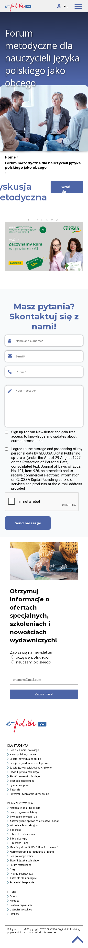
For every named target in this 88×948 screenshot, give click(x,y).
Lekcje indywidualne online (25, 758)
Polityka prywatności (21, 905)
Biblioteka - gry (18, 838)
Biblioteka (15, 829)
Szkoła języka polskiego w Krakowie (31, 767)
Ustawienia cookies (21, 909)
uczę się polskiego (32, 657)
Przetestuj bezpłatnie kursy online (29, 794)
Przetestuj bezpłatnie (22, 882)
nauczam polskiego (33, 662)
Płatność (14, 914)
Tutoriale (15, 789)
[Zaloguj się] (58, 5)
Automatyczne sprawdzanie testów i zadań (34, 821)
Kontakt (14, 900)
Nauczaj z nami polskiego (25, 808)
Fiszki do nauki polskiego (25, 776)
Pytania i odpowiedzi (21, 785)
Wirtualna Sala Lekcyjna (24, 825)
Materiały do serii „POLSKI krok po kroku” (33, 847)
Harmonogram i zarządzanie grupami (32, 851)
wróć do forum (67, 189)
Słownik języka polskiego (24, 772)
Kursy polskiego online (23, 754)
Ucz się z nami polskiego (24, 750)
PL (66, 6)
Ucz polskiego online (21, 856)
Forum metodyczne (20, 865)
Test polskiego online (22, 780)
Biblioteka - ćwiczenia (22, 834)
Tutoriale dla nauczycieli (24, 878)
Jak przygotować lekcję (23, 812)
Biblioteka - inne (19, 843)
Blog (12, 869)
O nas (13, 896)
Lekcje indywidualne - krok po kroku (30, 763)
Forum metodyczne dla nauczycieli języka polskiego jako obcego (43, 165)
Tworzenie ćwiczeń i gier (24, 816)
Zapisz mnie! (44, 694)
